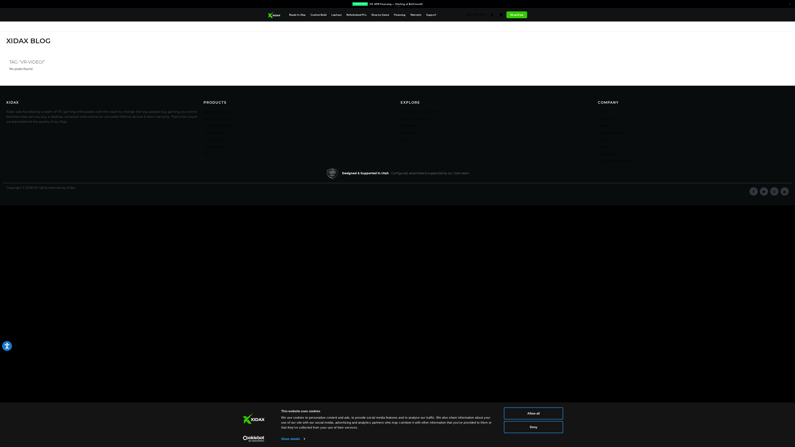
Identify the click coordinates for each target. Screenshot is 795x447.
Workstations (214, 133)
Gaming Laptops (216, 119)
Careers (604, 147)
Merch (208, 154)
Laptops (336, 14)
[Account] (492, 14)
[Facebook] (753, 191)
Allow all (533, 413)
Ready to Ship (297, 14)
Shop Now (516, 14)
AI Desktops (213, 140)
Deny (533, 427)
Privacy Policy (608, 154)
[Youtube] (785, 191)
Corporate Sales (610, 133)
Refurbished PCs (356, 14)
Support (431, 14)
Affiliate (604, 140)
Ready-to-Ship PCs (218, 126)
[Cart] (501, 14)
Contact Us (606, 119)
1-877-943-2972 (476, 14)
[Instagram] (774, 191)
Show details (290, 439)
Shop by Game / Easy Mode (422, 112)
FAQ (601, 112)
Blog (404, 140)
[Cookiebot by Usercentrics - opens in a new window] (254, 439)
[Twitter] (764, 191)
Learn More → (422, 4)
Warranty (415, 14)
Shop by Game (380, 14)
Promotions (410, 126)
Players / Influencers (416, 119)
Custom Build (318, 14)
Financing (399, 14)
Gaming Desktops (217, 112)
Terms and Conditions (614, 161)
